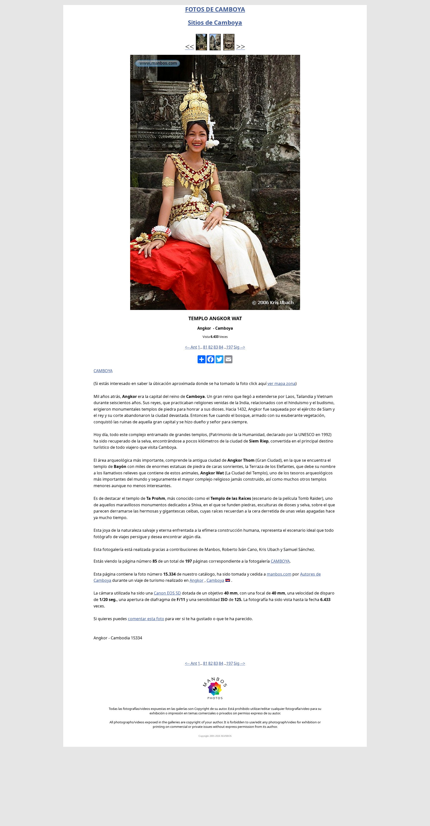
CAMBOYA (103, 371)
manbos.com (279, 574)
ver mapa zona (281, 383)
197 (229, 347)
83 (216, 347)
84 (221, 347)
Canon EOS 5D (167, 593)
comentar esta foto (146, 618)
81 (205, 347)
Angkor (197, 580)
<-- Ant (191, 347)
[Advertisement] (215, 789)
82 (210, 347)
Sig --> (239, 347)
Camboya (215, 580)
